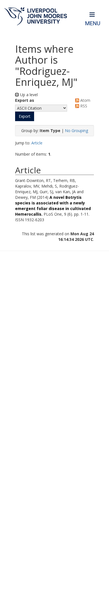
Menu (92, 23)
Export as (24, 100)
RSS (83, 106)
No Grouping (76, 130)
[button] (24, 116)
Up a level (28, 94)
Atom (84, 100)
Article (36, 143)
